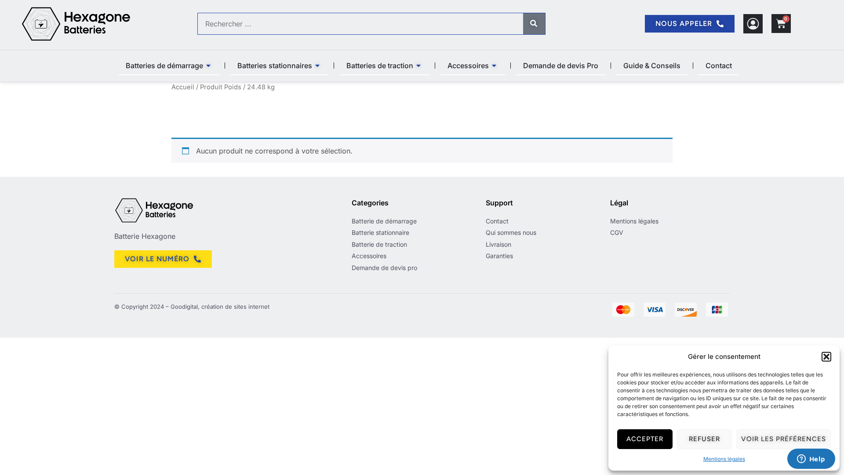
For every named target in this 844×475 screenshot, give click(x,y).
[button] (826, 356)
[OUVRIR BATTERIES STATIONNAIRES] (317, 65)
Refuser (704, 439)
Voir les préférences (783, 439)
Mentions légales (724, 459)
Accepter (644, 439)
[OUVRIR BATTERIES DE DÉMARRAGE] (208, 65)
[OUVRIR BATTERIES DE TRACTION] (418, 65)
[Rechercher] (534, 23)
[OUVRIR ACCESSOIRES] (494, 65)
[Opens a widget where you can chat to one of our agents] (811, 460)
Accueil (182, 87)
